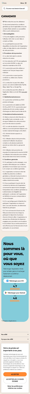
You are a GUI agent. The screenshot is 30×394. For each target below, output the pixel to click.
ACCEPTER (15, 374)
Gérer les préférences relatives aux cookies (14, 387)
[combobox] (15, 8)
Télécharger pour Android (16, 293)
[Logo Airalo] (5, 3)
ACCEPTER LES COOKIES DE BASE (15, 380)
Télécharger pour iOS (16, 281)
